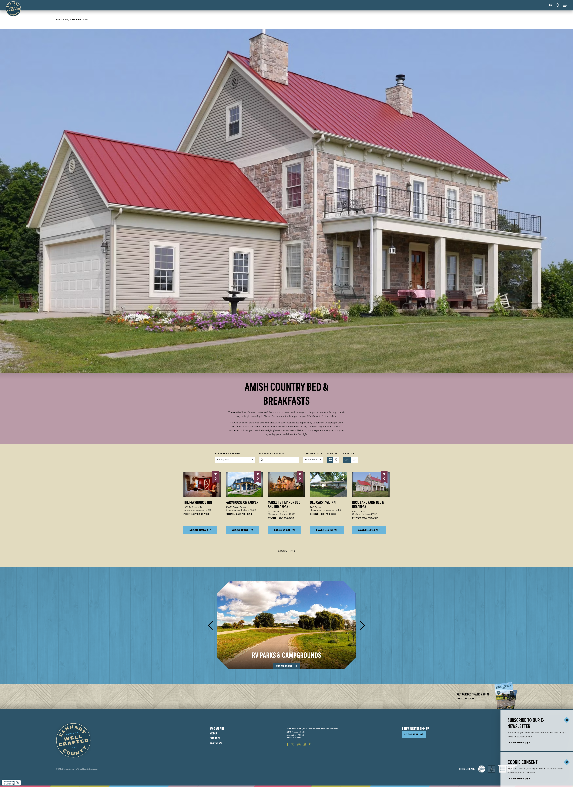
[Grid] (330, 460)
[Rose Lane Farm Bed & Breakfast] (371, 484)
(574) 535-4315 (370, 518)
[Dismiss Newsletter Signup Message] (567, 720)
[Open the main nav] (565, 5)
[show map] (215, 478)
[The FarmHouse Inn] (202, 484)
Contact (215, 738)
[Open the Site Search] (558, 5)
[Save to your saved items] (215, 474)
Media (213, 733)
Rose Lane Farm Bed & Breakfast (368, 504)
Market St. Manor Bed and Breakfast (284, 504)
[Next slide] (362, 625)
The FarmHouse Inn (197, 502)
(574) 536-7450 (201, 514)
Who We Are (217, 729)
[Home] (73, 740)
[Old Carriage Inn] (328, 484)
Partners (216, 743)
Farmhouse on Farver (242, 502)
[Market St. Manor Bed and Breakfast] (286, 484)
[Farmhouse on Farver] (244, 484)
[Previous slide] (210, 625)
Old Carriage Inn (322, 502)
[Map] (336, 460)
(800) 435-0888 (328, 514)
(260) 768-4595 (243, 514)
